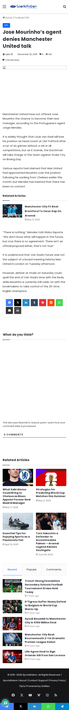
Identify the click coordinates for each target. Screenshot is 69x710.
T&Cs (22, 686)
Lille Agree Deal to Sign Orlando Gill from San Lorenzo (45, 653)
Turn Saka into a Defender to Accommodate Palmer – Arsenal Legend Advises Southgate (47, 542)
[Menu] (4, 8)
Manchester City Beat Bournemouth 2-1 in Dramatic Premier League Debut (45, 638)
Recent (12, 569)
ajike (7, 54)
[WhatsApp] (59, 302)
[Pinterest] (42, 302)
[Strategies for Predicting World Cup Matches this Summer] (51, 477)
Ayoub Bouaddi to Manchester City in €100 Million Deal (45, 620)
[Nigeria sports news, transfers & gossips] (23, 6)
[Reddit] (50, 302)
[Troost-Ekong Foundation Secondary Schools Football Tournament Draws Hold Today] (12, 585)
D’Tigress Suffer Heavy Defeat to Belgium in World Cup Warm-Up (45, 605)
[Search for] (64, 8)
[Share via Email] (9, 310)
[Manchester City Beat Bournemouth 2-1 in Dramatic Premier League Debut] (12, 639)
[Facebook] (9, 302)
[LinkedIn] (26, 302)
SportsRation (10, 680)
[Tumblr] (34, 302)
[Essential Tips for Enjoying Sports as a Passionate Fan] (18, 521)
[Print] (17, 310)
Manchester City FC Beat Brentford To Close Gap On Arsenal (43, 211)
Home (8, 17)
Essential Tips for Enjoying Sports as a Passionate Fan (16, 537)
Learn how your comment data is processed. (34, 424)
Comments (53, 569)
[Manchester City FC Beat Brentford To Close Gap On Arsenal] (12, 211)
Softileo (45, 686)
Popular (32, 569)
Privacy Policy (57, 680)
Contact (32, 680)
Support (43, 680)
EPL (27, 17)
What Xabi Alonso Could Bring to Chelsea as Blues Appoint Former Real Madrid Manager (16, 496)
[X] (17, 302)
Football (19, 17)
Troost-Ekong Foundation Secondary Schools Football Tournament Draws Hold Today (43, 586)
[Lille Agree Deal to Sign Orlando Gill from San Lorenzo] (12, 656)
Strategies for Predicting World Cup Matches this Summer (51, 493)
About (22, 680)
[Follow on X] (12, 54)
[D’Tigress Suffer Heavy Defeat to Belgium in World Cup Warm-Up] (12, 606)
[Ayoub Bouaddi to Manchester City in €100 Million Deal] (12, 623)
